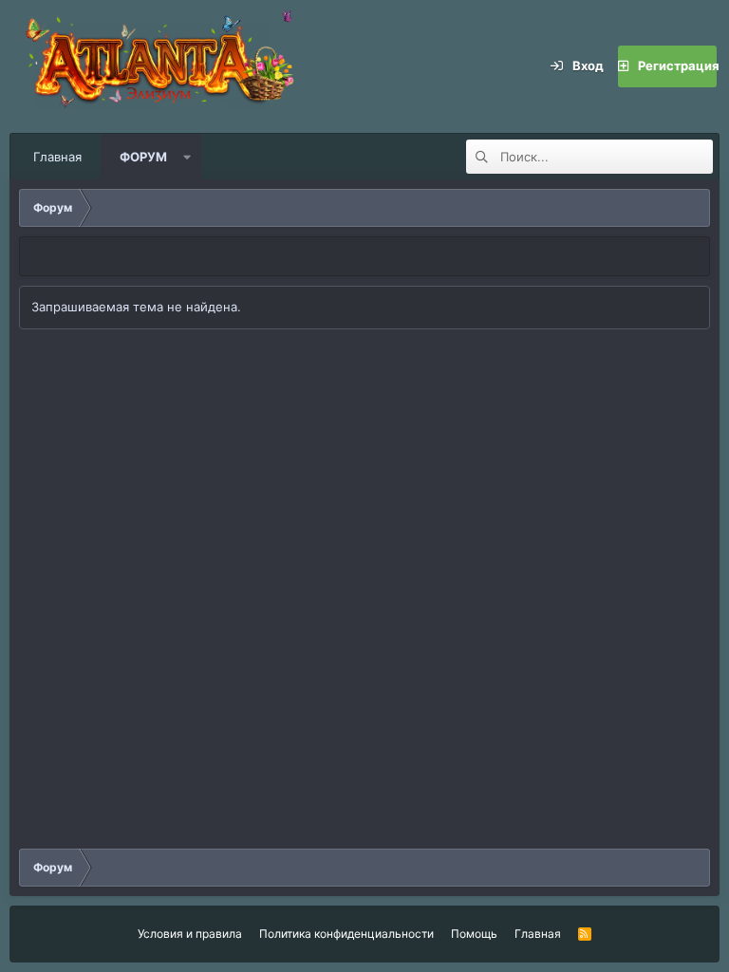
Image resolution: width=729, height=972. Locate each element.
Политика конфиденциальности (346, 933)
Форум (143, 156)
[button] (187, 156)
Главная (57, 156)
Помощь (474, 933)
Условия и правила (190, 933)
